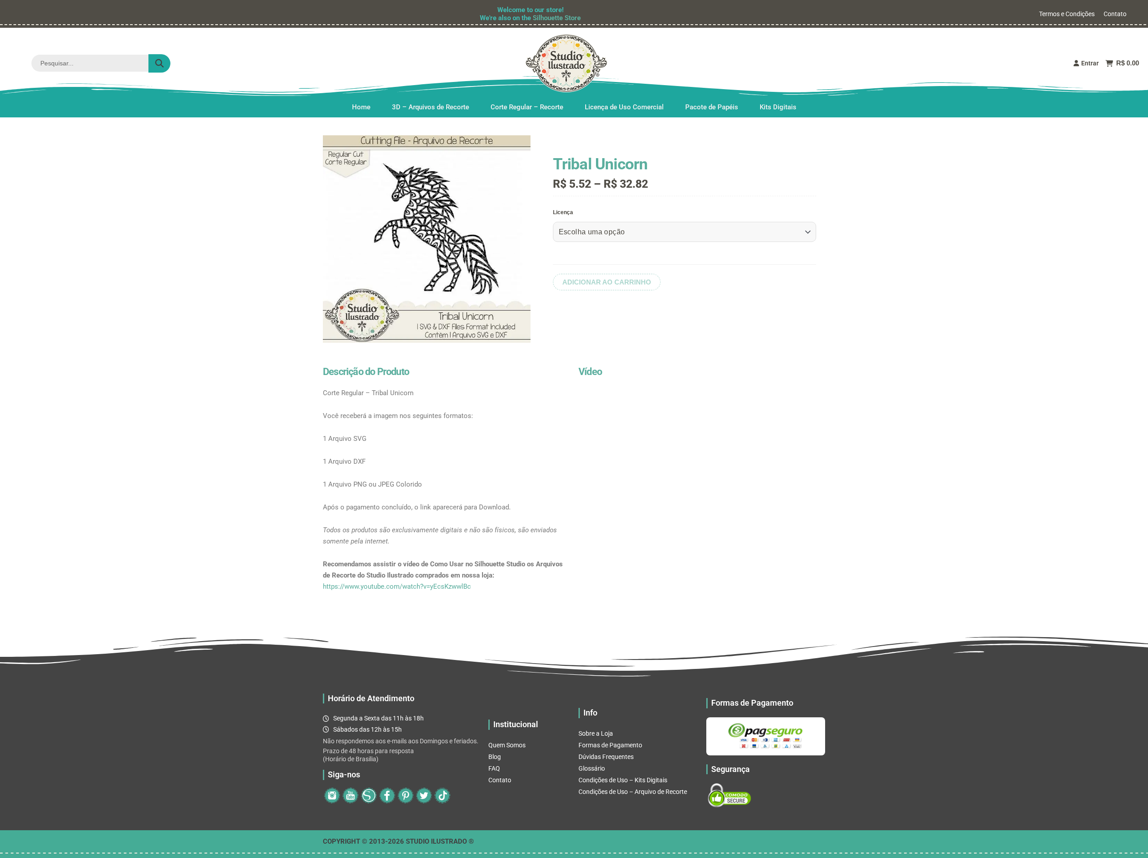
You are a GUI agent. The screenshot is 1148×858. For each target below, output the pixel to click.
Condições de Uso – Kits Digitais (622, 780)
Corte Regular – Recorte (527, 107)
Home (361, 107)
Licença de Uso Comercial (624, 107)
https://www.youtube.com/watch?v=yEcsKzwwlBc (397, 586)
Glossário (591, 768)
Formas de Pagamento (610, 745)
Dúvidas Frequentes (606, 756)
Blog (494, 756)
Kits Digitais (778, 107)
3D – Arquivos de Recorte (430, 107)
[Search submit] (159, 63)
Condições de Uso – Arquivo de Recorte (632, 791)
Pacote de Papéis (711, 107)
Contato (1115, 13)
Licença (563, 212)
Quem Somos (507, 745)
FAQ (494, 768)
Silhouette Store (557, 18)
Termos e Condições (1067, 13)
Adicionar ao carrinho (606, 282)
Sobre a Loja (595, 733)
